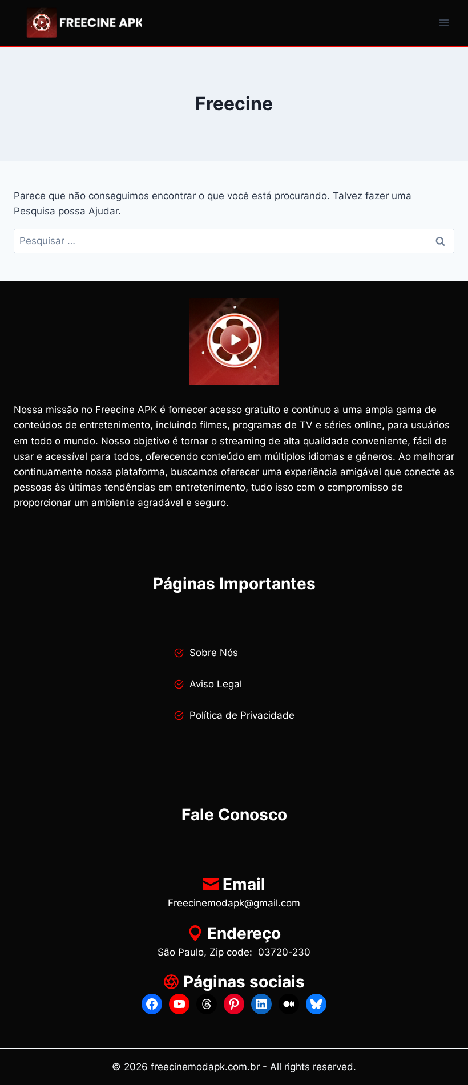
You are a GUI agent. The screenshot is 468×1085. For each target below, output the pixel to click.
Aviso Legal (215, 684)
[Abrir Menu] (443, 22)
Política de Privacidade (241, 715)
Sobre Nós (213, 652)
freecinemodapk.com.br (205, 1066)
